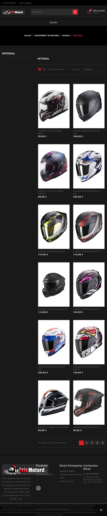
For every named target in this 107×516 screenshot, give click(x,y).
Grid (39, 69)
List (44, 69)
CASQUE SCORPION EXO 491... (87, 309)
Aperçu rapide (54, 118)
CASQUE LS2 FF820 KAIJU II (86, 427)
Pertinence (93, 69)
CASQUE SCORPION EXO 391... (52, 251)
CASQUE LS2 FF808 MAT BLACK (53, 309)
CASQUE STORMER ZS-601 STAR (53, 427)
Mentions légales (67, 471)
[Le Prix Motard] (25, 469)
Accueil (53, 22)
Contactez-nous (67, 481)
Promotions (41, 471)
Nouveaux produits (45, 474)
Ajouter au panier (68, 133)
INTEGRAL (8, 53)
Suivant (103, 443)
